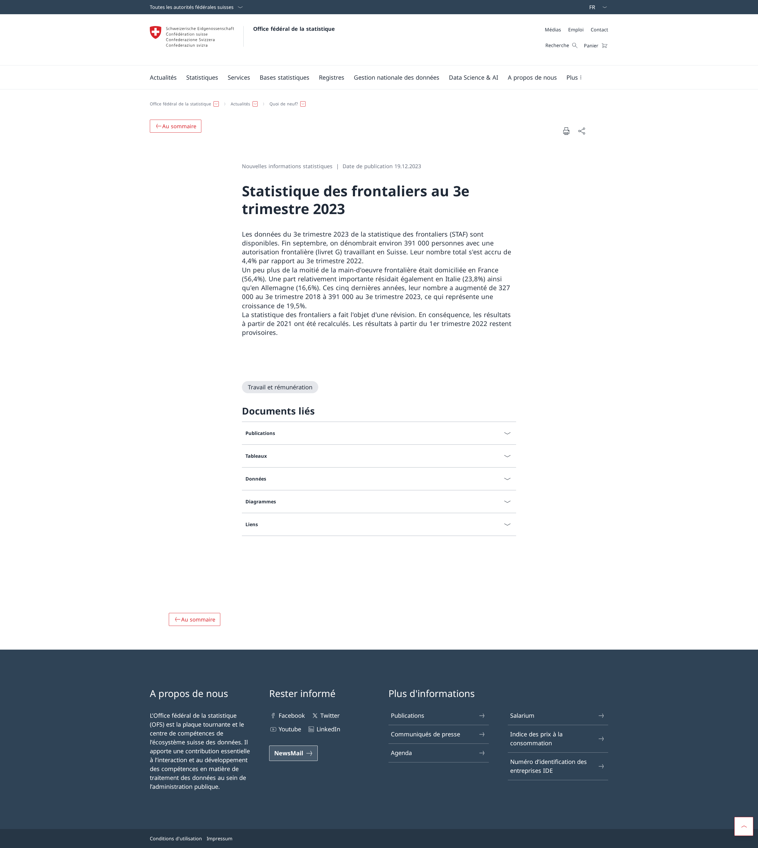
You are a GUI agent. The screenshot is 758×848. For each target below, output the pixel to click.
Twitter (330, 715)
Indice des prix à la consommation (536, 738)
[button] (163, 77)
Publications (407, 715)
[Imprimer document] (566, 131)
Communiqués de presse (425, 734)
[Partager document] (581, 131)
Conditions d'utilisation (176, 838)
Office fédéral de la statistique (294, 28)
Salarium (522, 715)
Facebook (292, 715)
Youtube (290, 729)
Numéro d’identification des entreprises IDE (548, 766)
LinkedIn (328, 729)
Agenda (401, 753)
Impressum (219, 838)
